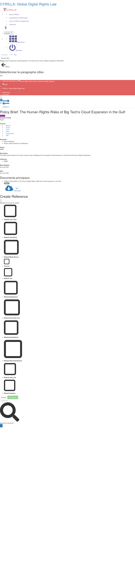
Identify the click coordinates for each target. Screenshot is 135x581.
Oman (8, 130)
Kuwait (8, 128)
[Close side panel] (1, 97)
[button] (1, 101)
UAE (7, 135)
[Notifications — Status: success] (6, 27)
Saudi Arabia (10, 133)
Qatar (7, 132)
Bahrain (8, 126)
